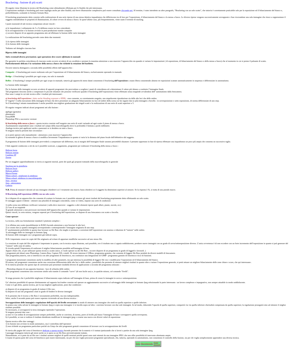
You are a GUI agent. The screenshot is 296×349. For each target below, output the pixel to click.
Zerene (8, 157)
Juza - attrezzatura (13, 183)
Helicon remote (12, 152)
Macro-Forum (11, 173)
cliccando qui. (127, 10)
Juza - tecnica (11, 180)
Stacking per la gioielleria (16, 166)
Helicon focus (11, 150)
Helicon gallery (12, 171)
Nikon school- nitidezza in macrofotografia (24, 178)
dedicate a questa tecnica (53, 330)
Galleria (9, 185)
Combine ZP (11, 155)
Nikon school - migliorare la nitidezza (21, 176)
